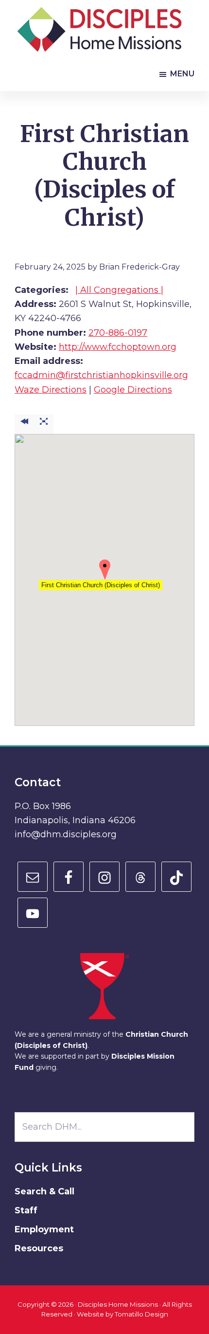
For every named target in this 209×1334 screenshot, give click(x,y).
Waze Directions (51, 389)
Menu (182, 73)
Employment (44, 1229)
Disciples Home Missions (118, 1304)
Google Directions (133, 389)
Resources (39, 1248)
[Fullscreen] (43, 424)
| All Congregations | (119, 290)
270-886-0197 (117, 332)
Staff (26, 1210)
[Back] (24, 424)
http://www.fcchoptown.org (117, 347)
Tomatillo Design (141, 1314)
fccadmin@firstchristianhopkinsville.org (101, 375)
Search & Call (44, 1191)
